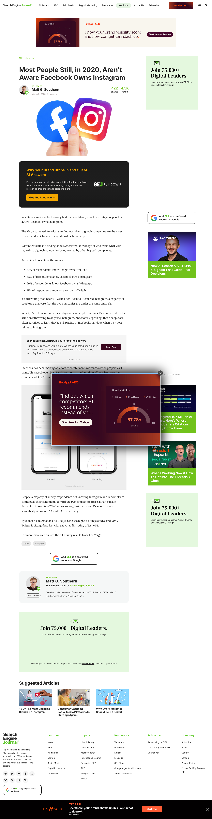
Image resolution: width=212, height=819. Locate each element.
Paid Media (69, 5)
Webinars (123, 5)
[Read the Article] (35, 697)
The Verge (95, 535)
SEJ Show (119, 763)
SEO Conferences (123, 773)
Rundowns (119, 747)
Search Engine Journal (82, 585)
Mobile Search (88, 752)
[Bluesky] (5, 780)
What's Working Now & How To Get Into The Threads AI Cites (172, 477)
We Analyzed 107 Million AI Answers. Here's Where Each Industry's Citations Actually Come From (171, 422)
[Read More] (172, 398)
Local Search (87, 747)
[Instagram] (12, 780)
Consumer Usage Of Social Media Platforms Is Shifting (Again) (74, 712)
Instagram (39, 543)
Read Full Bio (33, 595)
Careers (185, 758)
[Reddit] (18, 780)
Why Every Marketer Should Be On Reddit (109, 710)
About (184, 747)
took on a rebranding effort (84, 372)
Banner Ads (153, 752)
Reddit (84, 778)
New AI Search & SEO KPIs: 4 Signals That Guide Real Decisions (171, 269)
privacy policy (87, 663)
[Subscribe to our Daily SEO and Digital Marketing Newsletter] (199, 5)
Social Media (53, 763)
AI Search (44, 5)
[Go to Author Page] (24, 90)
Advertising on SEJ (157, 742)
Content (51, 758)
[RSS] (25, 780)
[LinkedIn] (12, 773)
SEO (56, 5)
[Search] (206, 5)
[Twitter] (32, 773)
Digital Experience (56, 768)
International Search (91, 758)
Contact (185, 752)
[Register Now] (172, 246)
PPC (83, 768)
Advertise (154, 5)
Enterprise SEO (88, 763)
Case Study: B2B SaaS (159, 747)
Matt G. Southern (45, 89)
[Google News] (5, 773)
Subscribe (186, 742)
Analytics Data (88, 773)
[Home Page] (17, 5)
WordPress (52, 773)
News (26, 543)
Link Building (87, 742)
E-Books (118, 758)
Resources (107, 5)
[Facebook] (25, 773)
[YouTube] (18, 773)
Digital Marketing (88, 5)
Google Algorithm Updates (127, 768)
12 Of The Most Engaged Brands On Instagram (34, 710)
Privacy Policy (188, 763)
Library (117, 752)
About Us (139, 5)
